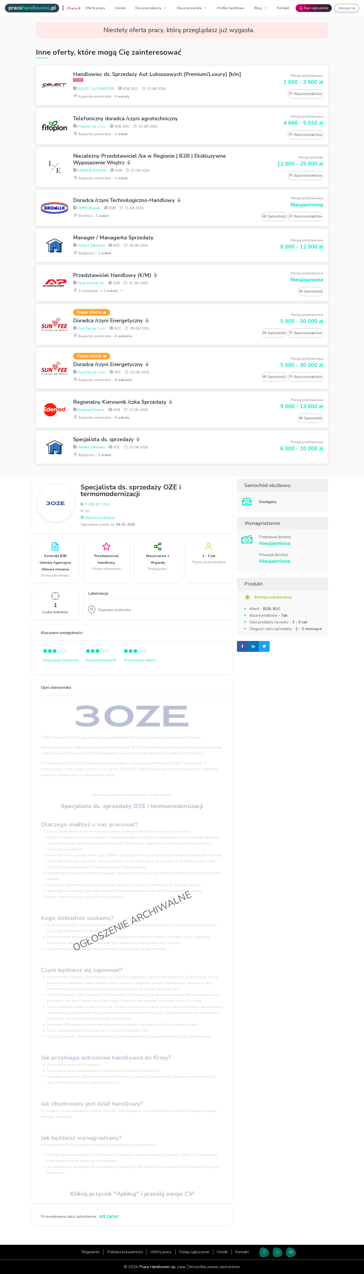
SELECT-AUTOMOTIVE (96, 88)
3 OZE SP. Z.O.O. (97, 504)
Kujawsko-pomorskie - (103, 96)
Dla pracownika (190, 8)
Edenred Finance (91, 410)
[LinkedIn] (278, 1252)
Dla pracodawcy (148, 8)
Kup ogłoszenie (314, 8)
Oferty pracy (95, 8)
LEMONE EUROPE (92, 170)
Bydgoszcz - (94, 253)
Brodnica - (93, 215)
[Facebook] (264, 1252)
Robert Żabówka (91, 245)
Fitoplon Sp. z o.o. (92, 126)
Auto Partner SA (91, 283)
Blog (258, 8)
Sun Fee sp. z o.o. (92, 328)
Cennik (120, 8)
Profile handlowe (230, 8)
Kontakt (283, 8)
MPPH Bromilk (89, 208)
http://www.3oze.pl (99, 517)
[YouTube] (291, 1252)
